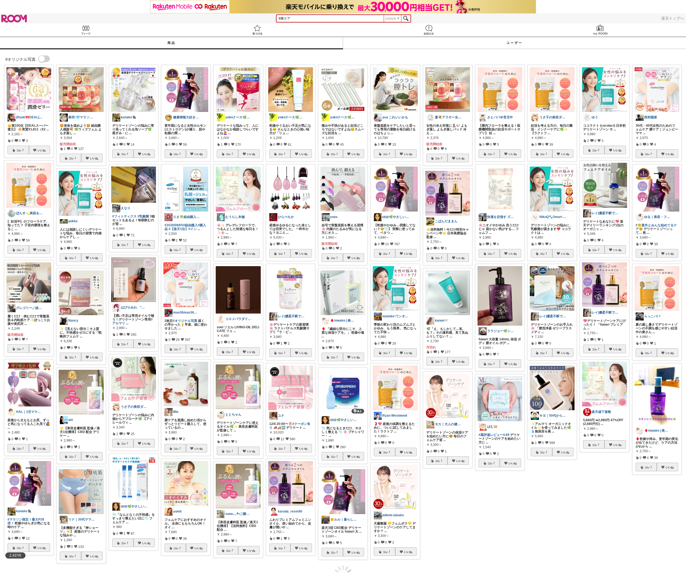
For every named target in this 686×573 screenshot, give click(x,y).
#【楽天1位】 (178, 229)
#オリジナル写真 (185, 321)
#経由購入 (190, 225)
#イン (192, 229)
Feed (86, 29)
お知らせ (428, 29)
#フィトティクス (124, 216)
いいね (42, 150)
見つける (257, 29)
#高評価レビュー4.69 (494, 435)
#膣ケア (443, 532)
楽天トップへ (672, 18)
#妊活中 (432, 532)
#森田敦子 (652, 542)
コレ (19, 150)
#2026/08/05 (174, 225)
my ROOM (600, 29)
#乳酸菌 (143, 216)
